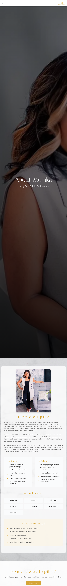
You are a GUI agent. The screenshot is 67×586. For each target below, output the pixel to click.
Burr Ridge (13, 500)
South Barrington (53, 506)
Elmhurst (53, 500)
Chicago (33, 500)
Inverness (13, 513)
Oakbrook (33, 506)
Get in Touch (33, 583)
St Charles (13, 506)
